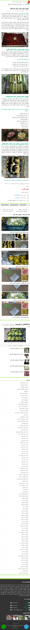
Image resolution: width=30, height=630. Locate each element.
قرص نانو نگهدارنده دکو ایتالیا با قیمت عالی (19, 283)
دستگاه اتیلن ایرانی (24, 393)
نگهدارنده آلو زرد (24, 502)
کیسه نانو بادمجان (24, 442)
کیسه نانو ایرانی (24, 440)
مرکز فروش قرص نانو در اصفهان (21, 266)
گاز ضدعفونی (25, 487)
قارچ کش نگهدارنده (24, 410)
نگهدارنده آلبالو (25, 498)
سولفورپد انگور (25, 400)
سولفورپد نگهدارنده (24, 402)
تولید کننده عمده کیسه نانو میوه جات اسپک (8, 209)
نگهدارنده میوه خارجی (23, 556)
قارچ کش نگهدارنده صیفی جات (21, 412)
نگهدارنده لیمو (25, 547)
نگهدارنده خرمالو (24, 519)
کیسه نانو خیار (25, 449)
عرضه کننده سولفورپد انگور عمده (16, 372)
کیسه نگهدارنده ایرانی (23, 477)
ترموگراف (26, 391)
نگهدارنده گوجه (25, 541)
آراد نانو (14, 627)
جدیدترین (27, 345)
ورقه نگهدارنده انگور (24, 573)
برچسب (10, 345)
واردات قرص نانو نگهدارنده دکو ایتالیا (20, 300)
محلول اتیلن (25, 492)
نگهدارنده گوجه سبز (24, 543)
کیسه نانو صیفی (24, 453)
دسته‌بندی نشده (24, 398)
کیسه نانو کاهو (25, 457)
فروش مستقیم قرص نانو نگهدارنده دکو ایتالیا (19, 232)
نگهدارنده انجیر (25, 511)
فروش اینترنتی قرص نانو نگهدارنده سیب (20, 317)
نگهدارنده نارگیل (24, 558)
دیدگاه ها (15, 345)
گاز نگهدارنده (25, 489)
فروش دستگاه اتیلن (24, 408)
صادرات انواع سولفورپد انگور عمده (16, 354)
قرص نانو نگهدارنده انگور (23, 419)
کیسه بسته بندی (24, 430)
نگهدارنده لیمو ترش (24, 549)
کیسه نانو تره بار (24, 445)
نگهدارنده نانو (25, 562)
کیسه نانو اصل (25, 438)
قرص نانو (25, 4)
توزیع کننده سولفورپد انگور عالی (16, 360)
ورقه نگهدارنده (25, 571)
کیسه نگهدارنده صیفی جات (22, 479)
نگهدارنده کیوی (25, 539)
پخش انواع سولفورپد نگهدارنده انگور (16, 341)
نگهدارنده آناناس (24, 504)
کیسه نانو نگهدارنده (24, 468)
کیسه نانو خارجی (24, 447)
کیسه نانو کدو (25, 459)
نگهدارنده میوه (25, 553)
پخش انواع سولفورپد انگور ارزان (16, 366)
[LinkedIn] (13, 624)
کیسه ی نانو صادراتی (23, 483)
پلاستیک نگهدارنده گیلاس (22, 389)
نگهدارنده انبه (25, 509)
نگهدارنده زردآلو (24, 524)
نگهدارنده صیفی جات (23, 532)
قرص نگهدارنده (25, 423)
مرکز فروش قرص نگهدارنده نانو (22, 249)
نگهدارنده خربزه (24, 517)
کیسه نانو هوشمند (24, 470)
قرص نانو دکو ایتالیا (5, 205)
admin (26, 11)
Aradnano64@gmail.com (17, 610)
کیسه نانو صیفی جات (23, 455)
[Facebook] (15, 624)
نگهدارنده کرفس (24, 536)
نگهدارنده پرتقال (24, 515)
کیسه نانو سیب (24, 451)
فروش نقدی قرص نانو (14, 205)
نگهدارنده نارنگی (24, 560)
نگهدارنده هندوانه (24, 566)
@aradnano (14, 605)
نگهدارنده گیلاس (24, 545)
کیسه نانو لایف (25, 464)
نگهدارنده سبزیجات (24, 526)
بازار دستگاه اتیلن (24, 383)
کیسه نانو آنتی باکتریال (23, 434)
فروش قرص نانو (23, 205)
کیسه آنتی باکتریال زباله (23, 427)
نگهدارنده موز (25, 551)
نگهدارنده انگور (25, 513)
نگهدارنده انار (25, 506)
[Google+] (17, 624)
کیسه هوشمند (25, 481)
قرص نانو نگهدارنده (24, 417)
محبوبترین (21, 345)
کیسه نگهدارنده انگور (23, 474)
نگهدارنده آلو (25, 500)
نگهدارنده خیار (25, 521)
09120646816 (17, 195)
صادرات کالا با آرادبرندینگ (15, 628)
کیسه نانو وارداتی (24, 472)
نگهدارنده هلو (25, 564)
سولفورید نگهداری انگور (23, 404)
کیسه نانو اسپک (24, 436)
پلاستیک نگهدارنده (24, 387)
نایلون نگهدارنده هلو (23, 496)
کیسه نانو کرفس (24, 462)
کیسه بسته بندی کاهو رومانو (22, 432)
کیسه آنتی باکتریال (24, 425)
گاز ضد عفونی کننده (24, 485)
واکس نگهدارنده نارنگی (23, 568)
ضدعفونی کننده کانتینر (23, 406)
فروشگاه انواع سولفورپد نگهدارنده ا (20, 1)
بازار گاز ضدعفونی (24, 385)
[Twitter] (14, 624)
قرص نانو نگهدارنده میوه (23, 421)
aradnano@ (17, 198)
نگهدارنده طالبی (24, 534)
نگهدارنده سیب (25, 528)
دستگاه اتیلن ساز (24, 395)
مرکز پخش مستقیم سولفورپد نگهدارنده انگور (21, 209)
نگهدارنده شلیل (25, 530)
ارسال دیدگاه (14, 11)
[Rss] (18, 624)
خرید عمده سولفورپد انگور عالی (16, 348)
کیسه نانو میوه (25, 466)
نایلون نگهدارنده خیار (23, 494)
